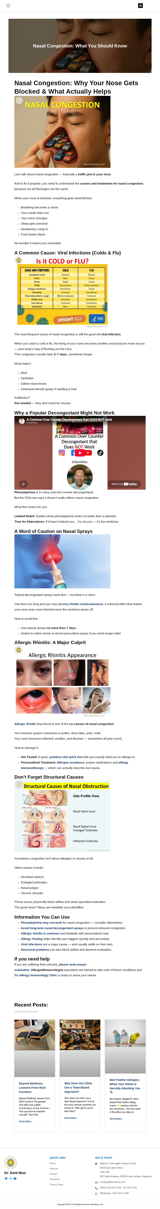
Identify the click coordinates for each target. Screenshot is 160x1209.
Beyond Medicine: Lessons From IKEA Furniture (32, 1087)
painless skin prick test (65, 757)
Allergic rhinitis (25, 724)
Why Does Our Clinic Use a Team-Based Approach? (78, 1087)
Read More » (25, 1121)
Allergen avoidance (71, 762)
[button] (140, 5)
